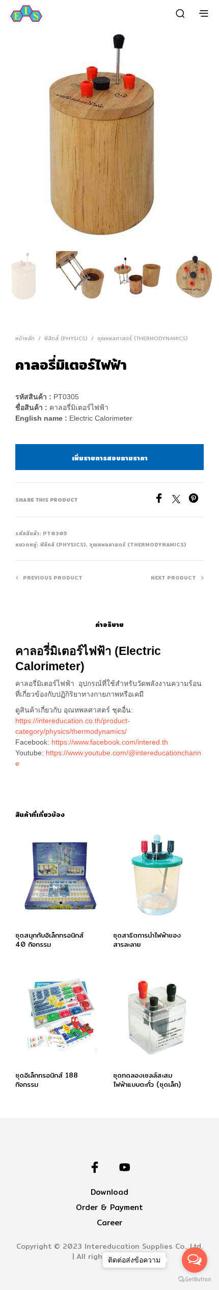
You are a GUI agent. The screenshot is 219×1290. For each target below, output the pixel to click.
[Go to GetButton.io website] (194, 1279)
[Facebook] (163, 500)
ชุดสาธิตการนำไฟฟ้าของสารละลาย (147, 939)
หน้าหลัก (25, 338)
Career (109, 1222)
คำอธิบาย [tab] (109, 624)
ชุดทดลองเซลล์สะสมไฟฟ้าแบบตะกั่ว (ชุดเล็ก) (147, 1079)
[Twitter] (180, 500)
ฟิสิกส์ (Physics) (66, 338)
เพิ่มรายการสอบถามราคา (110, 458)
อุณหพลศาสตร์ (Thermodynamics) (142, 338)
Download (109, 1192)
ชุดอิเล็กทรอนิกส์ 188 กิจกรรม (46, 1079)
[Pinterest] (196, 500)
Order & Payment (109, 1207)
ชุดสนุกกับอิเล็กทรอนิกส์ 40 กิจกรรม (49, 939)
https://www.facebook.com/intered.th (109, 742)
